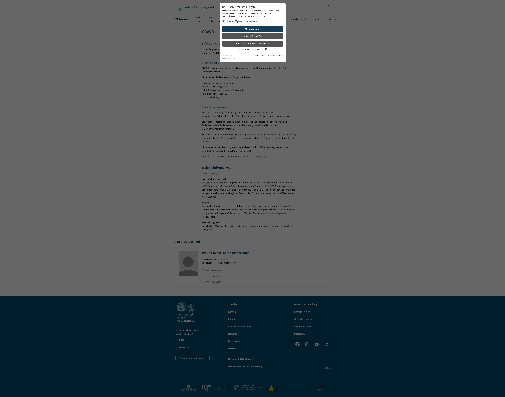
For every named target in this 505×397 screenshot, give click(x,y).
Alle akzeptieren (252, 28)
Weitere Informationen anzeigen (251, 49)
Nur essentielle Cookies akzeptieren (252, 43)
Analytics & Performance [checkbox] (248, 21)
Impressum (259, 55)
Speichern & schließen (252, 36)
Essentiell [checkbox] (229, 21)
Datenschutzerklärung (274, 55)
